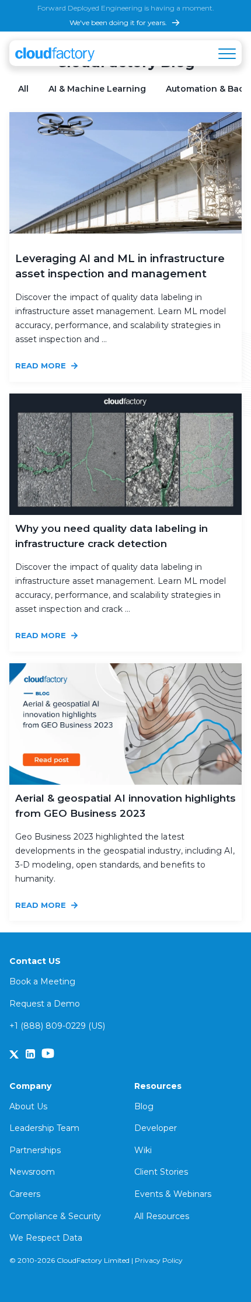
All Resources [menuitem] (161, 1216)
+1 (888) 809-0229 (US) (57, 1026)
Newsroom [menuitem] (32, 1172)
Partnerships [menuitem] (35, 1150)
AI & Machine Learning (97, 88)
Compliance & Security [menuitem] (55, 1216)
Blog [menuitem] (144, 1106)
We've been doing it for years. (118, 22)
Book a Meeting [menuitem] (42, 981)
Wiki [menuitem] (143, 1150)
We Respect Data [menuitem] (45, 1238)
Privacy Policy (159, 1260)
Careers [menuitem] (24, 1194)
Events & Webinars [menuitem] (172, 1194)
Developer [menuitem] (155, 1128)
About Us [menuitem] (28, 1106)
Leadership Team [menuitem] (44, 1128)
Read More (41, 365)
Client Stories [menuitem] (161, 1172)
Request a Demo (44, 1003)
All (23, 88)
